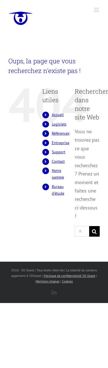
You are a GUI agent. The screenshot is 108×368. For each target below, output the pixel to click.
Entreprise (60, 142)
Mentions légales (47, 281)
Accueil (58, 114)
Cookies (67, 281)
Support (58, 151)
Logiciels (59, 124)
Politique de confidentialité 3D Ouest (69, 276)
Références (61, 133)
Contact (58, 161)
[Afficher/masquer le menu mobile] (97, 10)
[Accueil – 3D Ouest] (20, 18)
